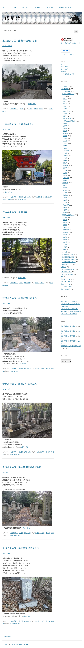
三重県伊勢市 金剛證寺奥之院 (18, 124)
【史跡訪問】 (14, 109)
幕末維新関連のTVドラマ (69, 259)
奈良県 (65, 175)
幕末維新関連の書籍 (68, 254)
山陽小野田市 (67, 111)
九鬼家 (45, 197)
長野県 (65, 210)
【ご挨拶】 (5, 644)
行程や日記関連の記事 (67, 74)
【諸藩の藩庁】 (24, 7)
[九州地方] (65, 133)
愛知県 (65, 188)
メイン (63, 64)
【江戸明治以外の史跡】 (68, 269)
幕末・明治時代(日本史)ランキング (70, 43)
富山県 (65, 202)
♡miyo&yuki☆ (65, 289)
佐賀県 (65, 138)
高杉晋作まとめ (65, 279)
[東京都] (21, 109)
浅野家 (36, 109)
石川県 (65, 200)
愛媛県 (21, 369)
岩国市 (65, 116)
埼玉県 (65, 227)
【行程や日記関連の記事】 (64, 7)
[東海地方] (27, 197)
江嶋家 (48, 452)
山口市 (65, 99)
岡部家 (48, 369)
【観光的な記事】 (66, 272)
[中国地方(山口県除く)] (69, 121)
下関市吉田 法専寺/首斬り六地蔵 (71, 346)
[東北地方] (65, 232)
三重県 (21, 197)
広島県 (65, 126)
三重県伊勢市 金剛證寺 (14, 212)
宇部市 (65, 114)
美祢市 (65, 101)
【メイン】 (13, 7)
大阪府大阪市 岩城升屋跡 (69, 301)
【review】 (64, 252)
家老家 (37, 369)
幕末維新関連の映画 (68, 257)
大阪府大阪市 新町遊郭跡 (69, 314)
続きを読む (32, 104)
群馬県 (65, 225)
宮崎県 (65, 148)
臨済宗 (41, 109)
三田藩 (4, 199)
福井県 (65, 198)
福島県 (65, 247)
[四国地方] (27, 369)
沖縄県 (65, 153)
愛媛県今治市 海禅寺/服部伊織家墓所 (21, 467)
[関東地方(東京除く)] (68, 215)
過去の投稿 (6, 636)
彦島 (62, 277)
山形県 (65, 242)
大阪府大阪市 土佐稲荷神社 (69, 309)
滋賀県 (65, 168)
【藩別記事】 (49, 7)
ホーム (4, 7)
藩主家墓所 (38, 197)
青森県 (65, 235)
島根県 (65, 123)
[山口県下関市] (66, 91)
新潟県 (65, 207)
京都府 (65, 170)
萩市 (64, 96)
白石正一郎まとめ (66, 286)
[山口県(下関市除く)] (68, 94)
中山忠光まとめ (65, 284)
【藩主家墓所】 (37, 7)
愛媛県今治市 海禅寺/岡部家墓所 (19, 298)
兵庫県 (65, 180)
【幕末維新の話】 (66, 264)
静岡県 (65, 185)
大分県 (65, 141)
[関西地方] (65, 165)
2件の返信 (5, 472)
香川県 (65, 158)
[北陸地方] (65, 195)
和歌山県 (66, 178)
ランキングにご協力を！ (68, 54)
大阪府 (65, 173)
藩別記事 (63, 71)
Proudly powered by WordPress (19, 644)
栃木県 (65, 222)
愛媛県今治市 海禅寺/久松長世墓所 (20, 548)
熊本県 (65, 146)
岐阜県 (65, 190)
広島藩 (30, 109)
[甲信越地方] (66, 205)
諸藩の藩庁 (64, 67)
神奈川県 (66, 230)
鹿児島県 (66, 151)
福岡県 (65, 136)
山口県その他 (67, 118)
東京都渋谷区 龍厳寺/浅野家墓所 (19, 40)
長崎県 (65, 143)
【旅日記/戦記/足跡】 (67, 274)
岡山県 (65, 131)
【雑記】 (63, 267)
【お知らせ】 (65, 86)
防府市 (65, 104)
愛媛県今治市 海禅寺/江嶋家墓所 (19, 384)
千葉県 (65, 217)
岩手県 (65, 237)
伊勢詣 (10, 199)
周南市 (65, 106)
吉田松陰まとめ (65, 282)
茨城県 (65, 220)
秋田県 (65, 240)
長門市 (65, 109)
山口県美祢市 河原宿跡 (68, 326)
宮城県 (65, 244)
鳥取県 (65, 128)
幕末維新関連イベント (68, 262)
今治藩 (42, 369)
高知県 (65, 163)
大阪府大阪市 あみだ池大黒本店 (71, 311)
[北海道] (64, 249)
